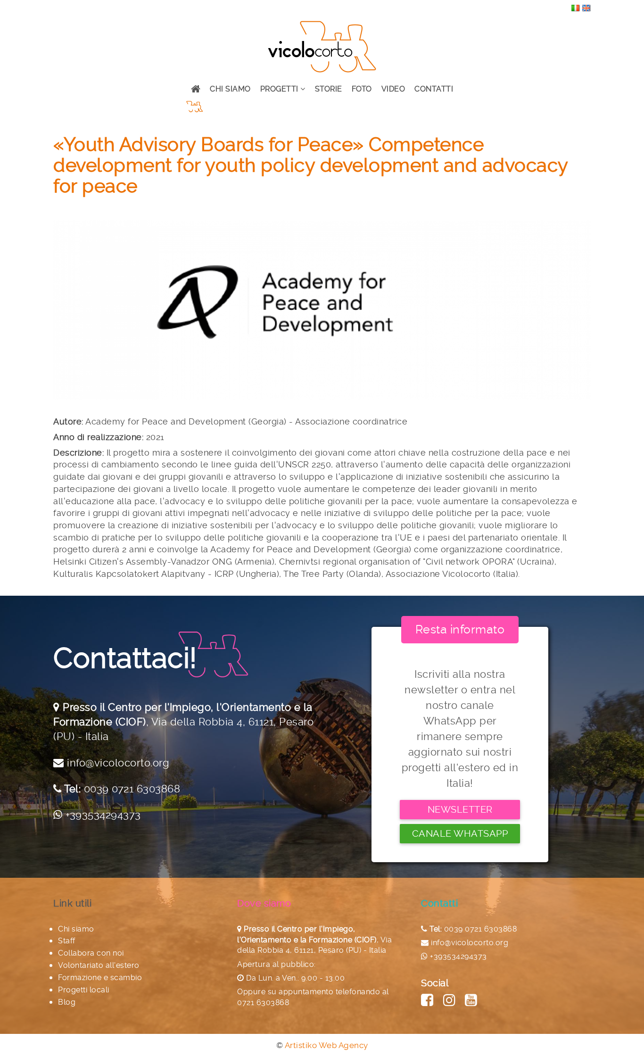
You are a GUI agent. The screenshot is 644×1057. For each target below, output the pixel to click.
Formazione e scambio (100, 977)
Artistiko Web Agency (326, 1045)
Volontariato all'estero (99, 965)
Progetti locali (83, 989)
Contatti (433, 88)
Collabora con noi (91, 953)
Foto (362, 88)
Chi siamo (230, 88)
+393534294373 (103, 814)
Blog (66, 1002)
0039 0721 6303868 (132, 788)
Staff (66, 940)
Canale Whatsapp (460, 833)
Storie (328, 88)
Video (393, 88)
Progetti (280, 88)
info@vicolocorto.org (118, 763)
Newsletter (460, 809)
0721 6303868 (263, 1002)
